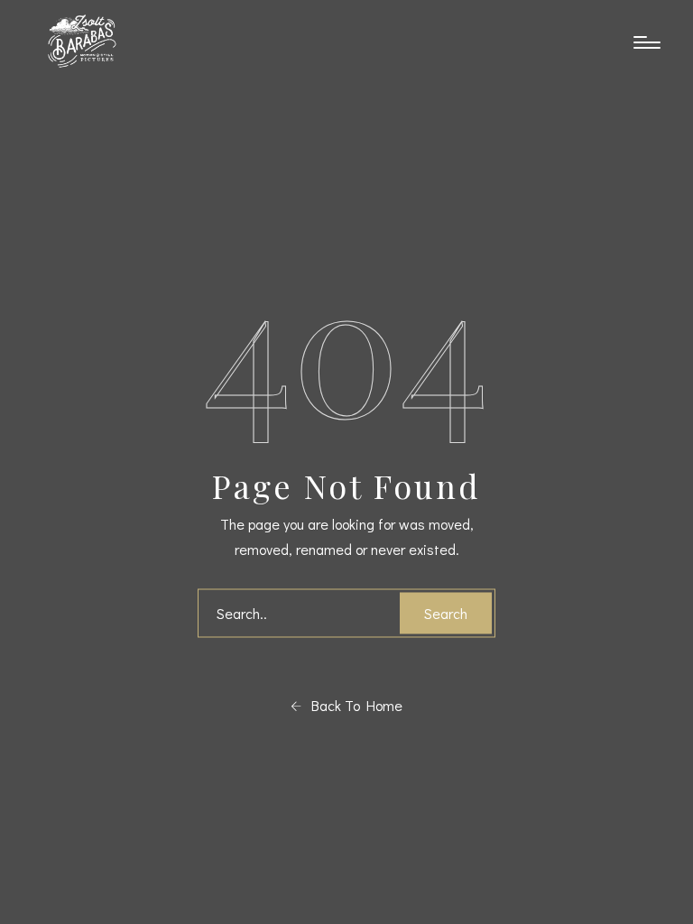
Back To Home (351, 705)
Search (445, 613)
